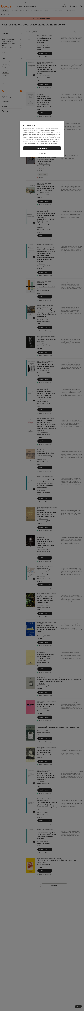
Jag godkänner (42, 148)
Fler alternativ (42, 153)
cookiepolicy (54, 143)
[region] (42, 139)
